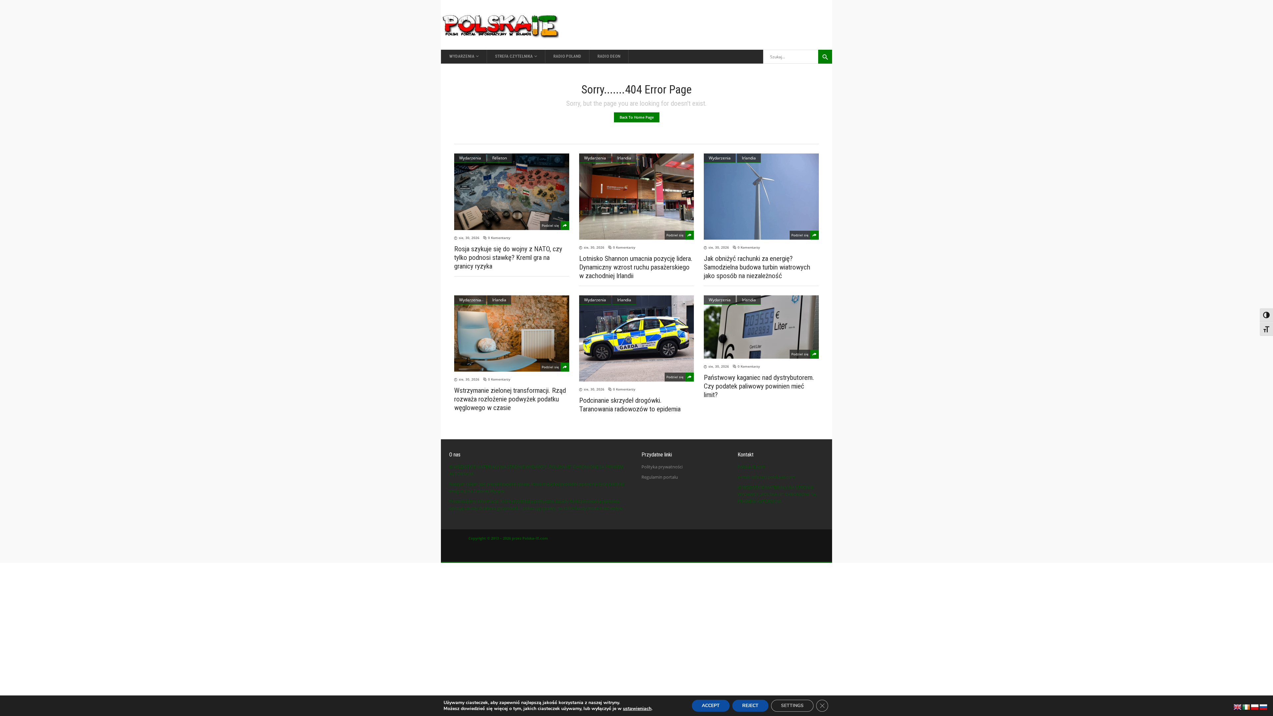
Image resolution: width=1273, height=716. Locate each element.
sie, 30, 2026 (469, 237)
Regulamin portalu (659, 477)
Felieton (499, 158)
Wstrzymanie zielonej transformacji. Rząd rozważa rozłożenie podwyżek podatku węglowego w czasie (510, 399)
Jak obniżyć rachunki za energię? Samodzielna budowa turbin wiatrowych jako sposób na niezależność (757, 267)
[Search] (825, 57)
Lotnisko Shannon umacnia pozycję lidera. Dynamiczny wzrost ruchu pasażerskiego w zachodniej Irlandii (636, 267)
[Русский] (1263, 706)
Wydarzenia (470, 158)
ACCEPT (711, 705)
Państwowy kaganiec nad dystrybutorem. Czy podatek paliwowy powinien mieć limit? (759, 386)
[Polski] (1255, 706)
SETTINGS (792, 705)
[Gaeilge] (1246, 706)
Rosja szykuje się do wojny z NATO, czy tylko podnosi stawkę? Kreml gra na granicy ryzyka (508, 257)
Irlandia (624, 158)
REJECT (750, 705)
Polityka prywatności (662, 467)
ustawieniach (637, 709)
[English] (1238, 706)
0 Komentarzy (499, 237)
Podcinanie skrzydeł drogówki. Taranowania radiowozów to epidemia (630, 404)
